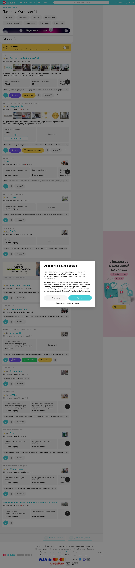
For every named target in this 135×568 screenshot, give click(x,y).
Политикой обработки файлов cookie (76, 291)
